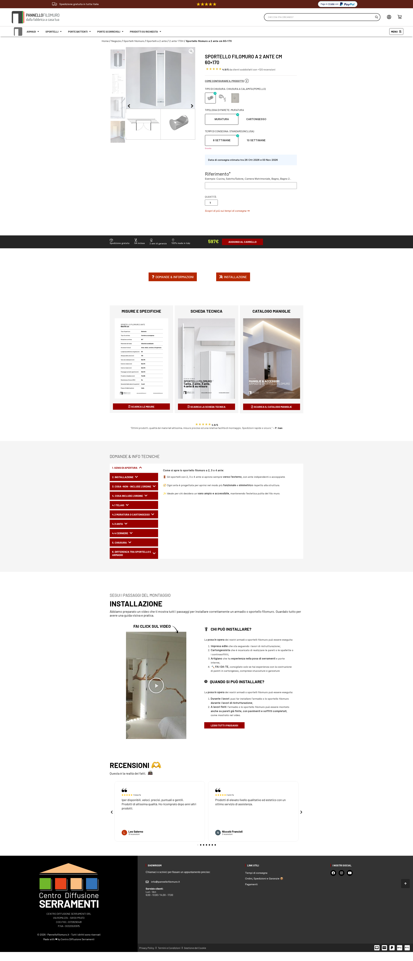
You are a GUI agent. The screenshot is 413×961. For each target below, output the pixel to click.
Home (105, 41)
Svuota (208, 148)
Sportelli (51, 31)
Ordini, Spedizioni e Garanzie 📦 (264, 878)
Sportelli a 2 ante (156, 41)
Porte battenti (78, 31)
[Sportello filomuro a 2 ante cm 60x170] (160, 93)
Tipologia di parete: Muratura (224, 109)
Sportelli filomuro (133, 41)
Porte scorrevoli (108, 31)
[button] (128, 106)
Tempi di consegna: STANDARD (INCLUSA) (229, 131)
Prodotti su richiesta (144, 31)
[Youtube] (350, 873)
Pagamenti (251, 884)
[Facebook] (333, 873)
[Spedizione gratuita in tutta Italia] (54, 4)
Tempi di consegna (256, 872)
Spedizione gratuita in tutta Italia (79, 4)
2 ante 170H (176, 41)
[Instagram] (341, 873)
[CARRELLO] (400, 17)
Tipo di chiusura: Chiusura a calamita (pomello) (235, 88)
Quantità (210, 196)
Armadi (31, 31)
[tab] (134, 468)
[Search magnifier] (376, 17)
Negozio (116, 41)
